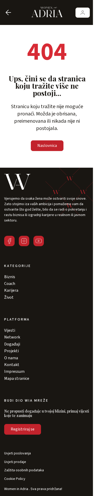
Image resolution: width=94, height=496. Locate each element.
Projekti (11, 351)
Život (9, 297)
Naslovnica (47, 145)
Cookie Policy (14, 479)
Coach (9, 283)
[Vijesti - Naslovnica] (47, 12)
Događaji (12, 344)
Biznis (9, 277)
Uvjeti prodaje (15, 462)
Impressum (14, 371)
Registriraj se (22, 429)
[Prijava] (82, 13)
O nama (11, 358)
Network (12, 337)
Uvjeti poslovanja (17, 453)
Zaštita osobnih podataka (24, 470)
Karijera (11, 290)
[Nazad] (8, 12)
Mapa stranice (16, 378)
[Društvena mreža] (9, 241)
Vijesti (9, 330)
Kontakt (11, 364)
